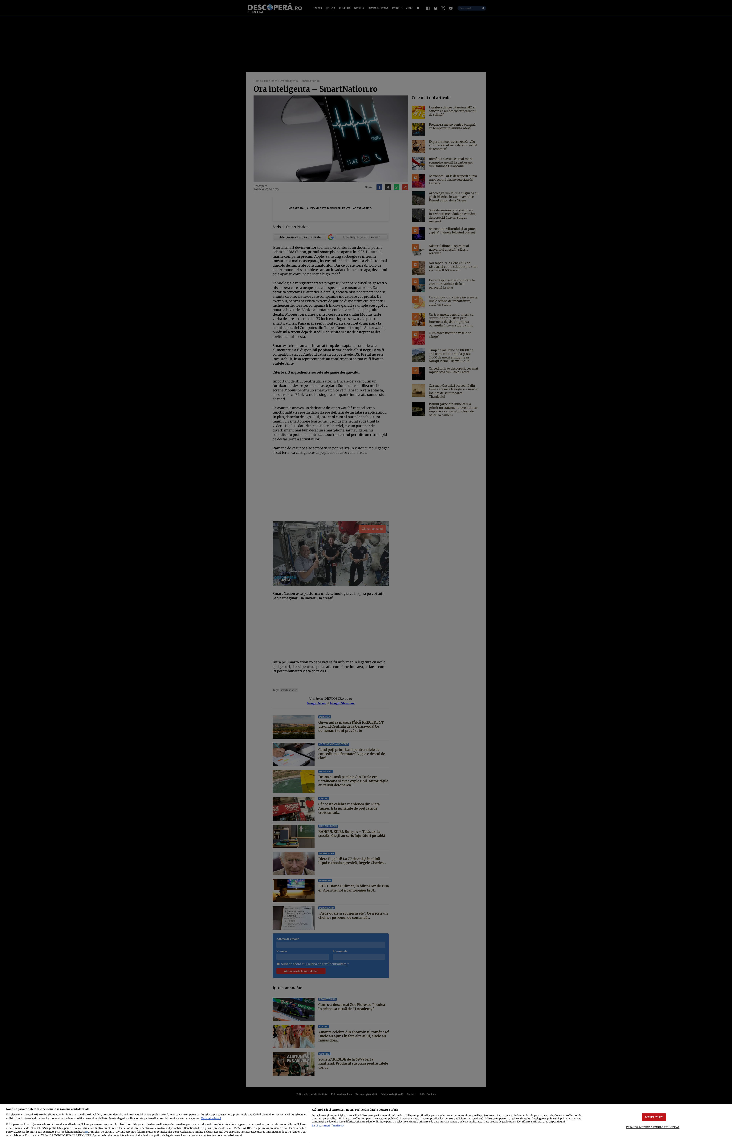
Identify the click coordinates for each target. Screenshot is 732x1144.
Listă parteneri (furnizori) (328, 1125)
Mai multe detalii (211, 1118)
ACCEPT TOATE (654, 1117)
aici (86, 1132)
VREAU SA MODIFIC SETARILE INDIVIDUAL (653, 1127)
